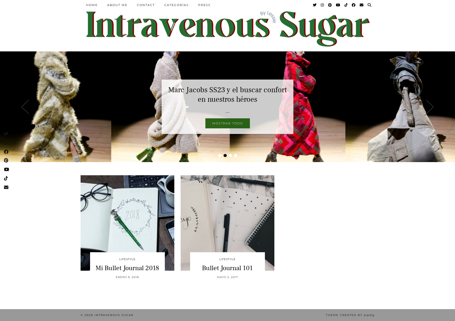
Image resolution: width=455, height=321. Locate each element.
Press (204, 5)
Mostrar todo (227, 123)
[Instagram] (322, 5)
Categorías (176, 5)
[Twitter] (315, 5)
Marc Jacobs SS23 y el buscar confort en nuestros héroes (227, 94)
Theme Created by (350, 315)
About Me (117, 5)
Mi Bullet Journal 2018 (127, 268)
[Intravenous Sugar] (227, 28)
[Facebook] (354, 5)
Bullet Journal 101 (227, 268)
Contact (146, 5)
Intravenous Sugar (114, 315)
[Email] (362, 5)
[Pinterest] (330, 5)
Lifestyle (127, 259)
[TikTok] (346, 5)
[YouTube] (338, 5)
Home (92, 5)
